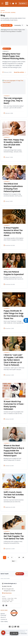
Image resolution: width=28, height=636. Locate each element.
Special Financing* (3, 614)
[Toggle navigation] (2, 3)
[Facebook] (3, 605)
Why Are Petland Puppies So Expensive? (14, 273)
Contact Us (4, 619)
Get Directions (7, 593)
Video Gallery (4, 621)
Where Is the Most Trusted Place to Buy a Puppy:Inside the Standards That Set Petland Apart (14, 450)
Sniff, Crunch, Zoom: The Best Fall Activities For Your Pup (14, 494)
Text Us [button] (14, 633)
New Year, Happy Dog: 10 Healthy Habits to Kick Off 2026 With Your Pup (14, 143)
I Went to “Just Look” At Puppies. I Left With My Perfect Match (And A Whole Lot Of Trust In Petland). (13, 360)
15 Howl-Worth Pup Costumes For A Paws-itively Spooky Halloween (14, 405)
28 (19, 557)
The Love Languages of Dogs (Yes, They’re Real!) (13, 100)
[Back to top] (26, 573)
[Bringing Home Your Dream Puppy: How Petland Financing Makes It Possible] (14, 37)
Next (13, 561)
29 (23, 557)
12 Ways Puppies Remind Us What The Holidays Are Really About (13, 232)
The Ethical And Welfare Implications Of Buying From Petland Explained (13, 188)
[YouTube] (6, 605)
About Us (3, 617)
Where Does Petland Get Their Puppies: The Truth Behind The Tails (14, 536)
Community (5, 51)
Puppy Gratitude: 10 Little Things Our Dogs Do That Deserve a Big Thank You (13, 315)
